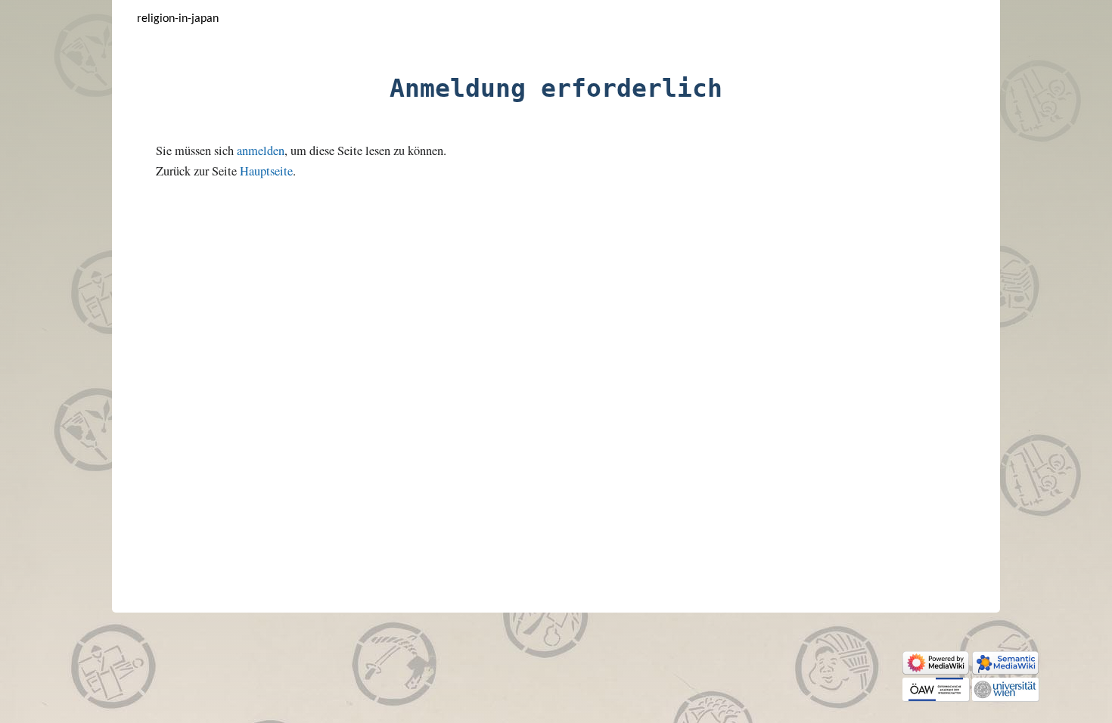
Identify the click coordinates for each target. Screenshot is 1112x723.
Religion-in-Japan (178, 19)
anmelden (260, 150)
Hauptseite (266, 171)
